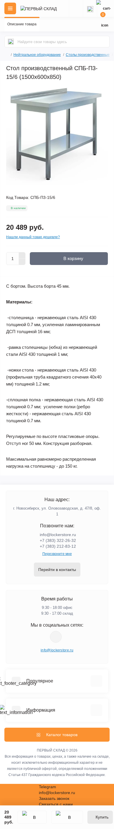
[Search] (10, 41)
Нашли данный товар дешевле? (33, 237)
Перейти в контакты (57, 569)
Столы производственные (88, 55)
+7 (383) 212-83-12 (58, 546)
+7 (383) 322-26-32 (58, 540)
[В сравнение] (67, 817)
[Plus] (22, 255)
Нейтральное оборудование (37, 55)
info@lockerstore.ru (58, 534)
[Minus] (22, 262)
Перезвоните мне (57, 554)
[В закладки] (32, 817)
